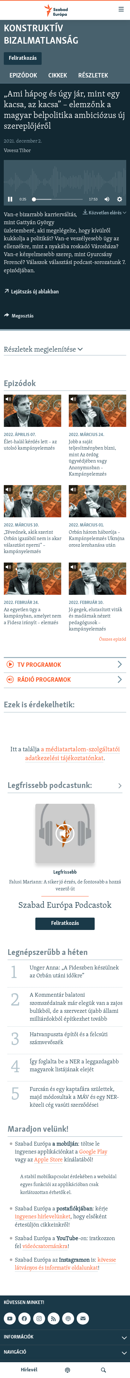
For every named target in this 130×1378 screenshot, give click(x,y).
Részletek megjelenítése (41, 350)
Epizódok (23, 76)
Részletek (93, 76)
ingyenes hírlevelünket (42, 1217)
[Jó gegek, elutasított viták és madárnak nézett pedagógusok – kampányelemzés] (97, 579)
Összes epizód (112, 639)
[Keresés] (103, 1370)
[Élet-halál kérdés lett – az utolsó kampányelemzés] (32, 411)
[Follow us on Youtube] (10, 1319)
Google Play (93, 1152)
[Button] (19, 317)
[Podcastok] (67, 1370)
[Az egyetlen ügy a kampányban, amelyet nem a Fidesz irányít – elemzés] (32, 579)
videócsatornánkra (45, 1247)
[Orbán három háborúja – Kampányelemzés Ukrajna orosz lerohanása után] (97, 501)
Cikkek (57, 76)
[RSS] (54, 1319)
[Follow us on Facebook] (24, 1319)
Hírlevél (29, 1370)
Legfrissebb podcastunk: (50, 786)
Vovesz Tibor (17, 150)
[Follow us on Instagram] (39, 1319)
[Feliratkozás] (83, 1319)
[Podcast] (68, 1319)
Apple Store (48, 1160)
